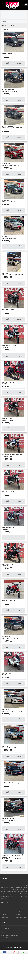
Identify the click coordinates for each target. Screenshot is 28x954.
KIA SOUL (10, 746)
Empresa (4, 911)
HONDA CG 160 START (9, 564)
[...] (6, 898)
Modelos (4, 21)
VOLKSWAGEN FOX (8, 819)
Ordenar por (5, 29)
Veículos (4, 914)
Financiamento (18, 908)
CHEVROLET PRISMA (9, 90)
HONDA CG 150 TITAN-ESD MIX (12, 455)
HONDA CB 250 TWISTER (9, 346)
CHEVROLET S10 (12, 127)
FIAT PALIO (10, 237)
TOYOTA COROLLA (11, 783)
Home (3, 908)
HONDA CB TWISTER (8, 382)
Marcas (4, 17)
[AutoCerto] (17, 947)
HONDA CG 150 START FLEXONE (12, 419)
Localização (18, 911)
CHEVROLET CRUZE (10, 54)
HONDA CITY (10, 637)
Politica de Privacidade (20, 917)
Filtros (3, 12)
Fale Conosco (18, 914)
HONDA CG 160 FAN (8, 492)
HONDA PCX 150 (7, 674)
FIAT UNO (13, 273)
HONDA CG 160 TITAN (9, 601)
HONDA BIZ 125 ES (8, 310)
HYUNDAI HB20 (12, 710)
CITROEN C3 (10, 164)
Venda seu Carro (6, 917)
